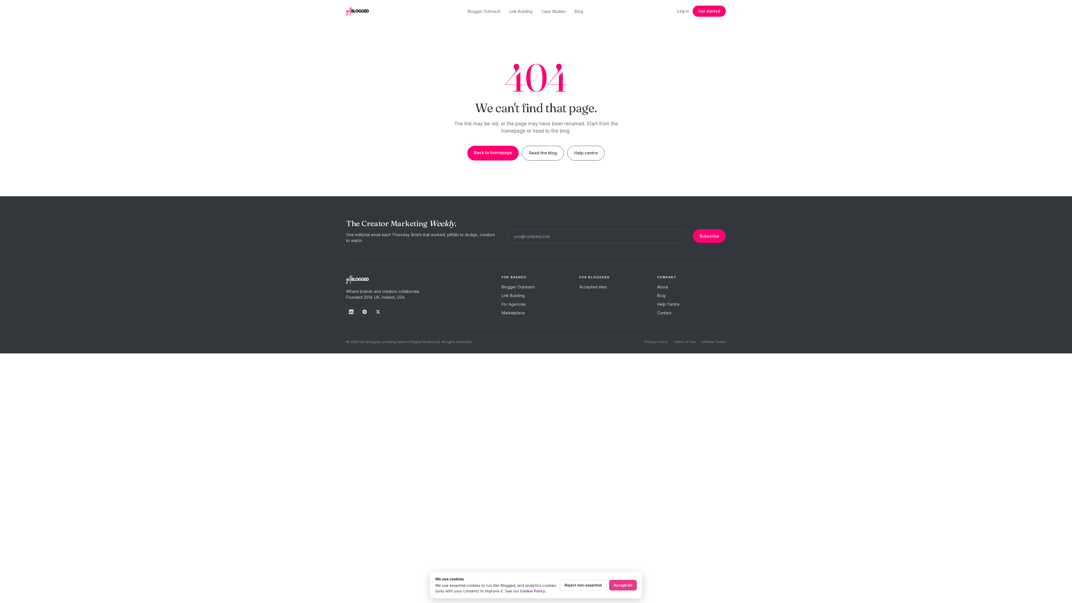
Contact (664, 312)
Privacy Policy (656, 342)
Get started (709, 11)
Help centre (586, 152)
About (662, 286)
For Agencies (514, 304)
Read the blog (543, 152)
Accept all (623, 585)
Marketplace (513, 312)
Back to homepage (493, 152)
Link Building (520, 11)
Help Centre (668, 304)
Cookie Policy (532, 591)
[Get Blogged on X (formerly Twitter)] (378, 312)
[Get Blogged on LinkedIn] (351, 312)
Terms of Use (684, 342)
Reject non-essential (583, 585)
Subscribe (709, 236)
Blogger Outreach (484, 11)
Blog (579, 11)
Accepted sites (593, 286)
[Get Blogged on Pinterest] (365, 312)
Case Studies (553, 11)
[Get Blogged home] (359, 11)
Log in (683, 11)
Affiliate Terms (714, 342)
